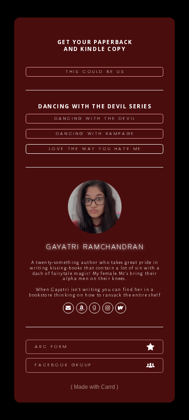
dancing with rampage (95, 133)
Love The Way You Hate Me (95, 148)
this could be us (95, 71)
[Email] (68, 308)
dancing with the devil (95, 118)
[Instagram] (107, 308)
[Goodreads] (94, 308)
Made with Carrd (94, 387)
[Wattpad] (120, 308)
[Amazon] (81, 308)
